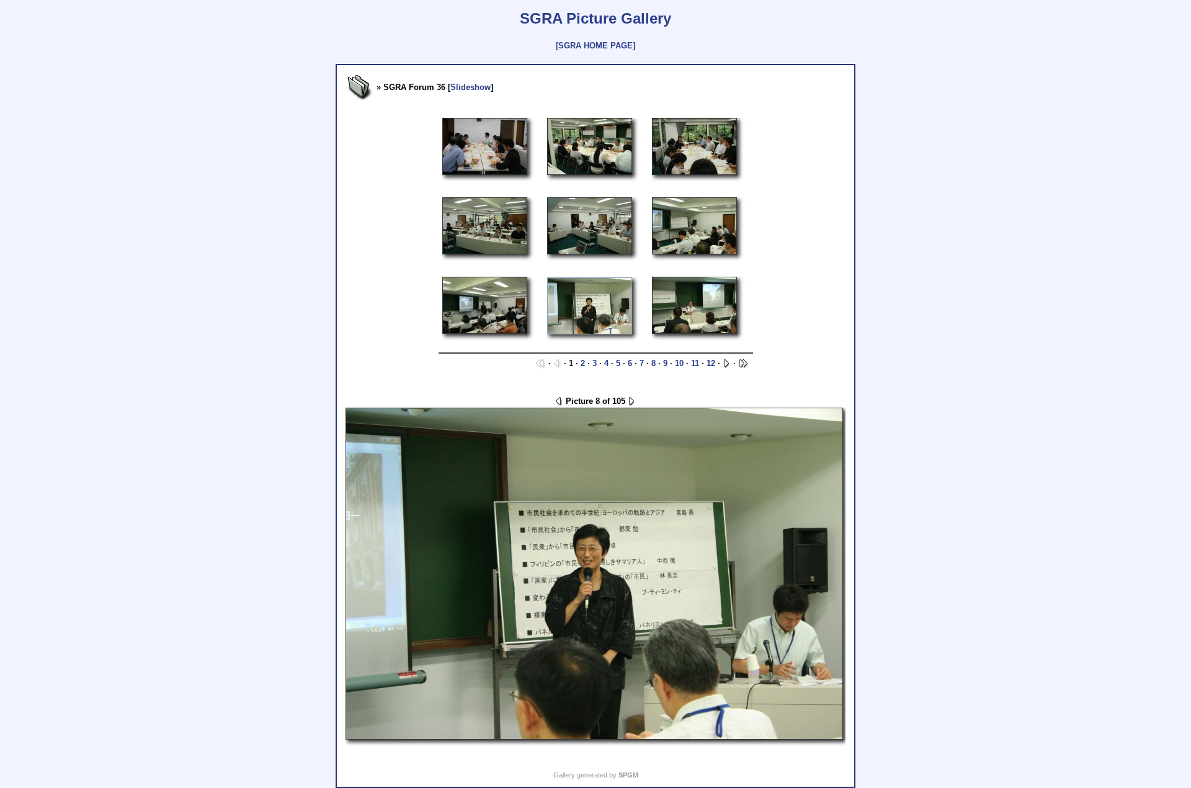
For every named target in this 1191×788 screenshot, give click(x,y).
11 (695, 363)
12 (711, 363)
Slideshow (470, 87)
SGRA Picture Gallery (595, 18)
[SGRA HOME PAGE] (595, 45)
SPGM (628, 775)
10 (679, 363)
